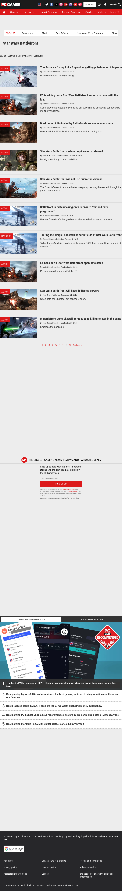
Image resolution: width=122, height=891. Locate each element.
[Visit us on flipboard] (75, 4)
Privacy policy (10, 867)
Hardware (28, 12)
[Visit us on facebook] (51, 4)
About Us (8, 860)
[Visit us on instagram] (61, 4)
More (113, 12)
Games (14, 12)
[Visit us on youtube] (66, 4)
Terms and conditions (91, 860)
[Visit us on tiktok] (80, 4)
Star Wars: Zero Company (90, 33)
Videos (102, 12)
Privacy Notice (72, 491)
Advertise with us (88, 867)
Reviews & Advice (71, 12)
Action (4, 68)
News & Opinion (48, 12)
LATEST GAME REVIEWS (91, 619)
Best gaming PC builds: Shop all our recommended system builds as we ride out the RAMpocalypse (62, 715)
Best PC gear (62, 33)
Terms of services (68, 489)
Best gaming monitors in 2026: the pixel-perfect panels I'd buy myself (45, 724)
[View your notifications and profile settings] (105, 4)
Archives (77, 345)
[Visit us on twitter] (56, 4)
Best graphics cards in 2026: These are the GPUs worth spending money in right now (54, 706)
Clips (114, 33)
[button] (115, 4)
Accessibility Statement (15, 873)
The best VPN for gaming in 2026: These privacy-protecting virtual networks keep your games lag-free (61, 685)
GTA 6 (44, 33)
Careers (46, 873)
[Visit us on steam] (47, 4)
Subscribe (90, 4)
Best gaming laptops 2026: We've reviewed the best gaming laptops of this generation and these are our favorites (62, 696)
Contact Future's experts (54, 860)
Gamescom (27, 33)
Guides (89, 12)
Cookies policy (49, 867)
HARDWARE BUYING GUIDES (31, 619)
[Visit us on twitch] (70, 4)
